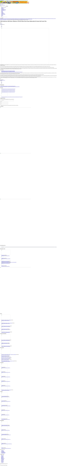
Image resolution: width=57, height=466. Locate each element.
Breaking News (2, 354)
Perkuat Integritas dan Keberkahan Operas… (5, 410)
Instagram (3, 459)
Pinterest (3, 456)
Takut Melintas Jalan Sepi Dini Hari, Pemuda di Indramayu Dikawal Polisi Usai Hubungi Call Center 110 (10, 18)
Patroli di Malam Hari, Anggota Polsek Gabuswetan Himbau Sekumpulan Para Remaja (9, 86)
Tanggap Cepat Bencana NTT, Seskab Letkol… (5, 326)
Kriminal (8, 359)
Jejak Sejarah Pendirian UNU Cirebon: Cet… (5, 419)
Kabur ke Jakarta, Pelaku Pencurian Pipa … (5, 320)
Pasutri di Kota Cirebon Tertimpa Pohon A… (5, 266)
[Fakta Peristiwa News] (3, 7)
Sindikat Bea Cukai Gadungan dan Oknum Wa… (6, 358)
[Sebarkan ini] (1, 25)
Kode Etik (2, 450)
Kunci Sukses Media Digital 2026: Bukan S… (5, 361)
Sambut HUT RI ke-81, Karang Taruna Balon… (6, 258)
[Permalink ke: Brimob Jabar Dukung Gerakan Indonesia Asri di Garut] (5, 339)
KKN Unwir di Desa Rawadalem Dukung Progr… (6, 448)
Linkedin (3, 461)
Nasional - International (11, 354)
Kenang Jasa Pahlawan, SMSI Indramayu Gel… (6, 401)
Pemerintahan (14, 354)
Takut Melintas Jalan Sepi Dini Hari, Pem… (5, 255)
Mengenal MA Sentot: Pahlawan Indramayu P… (6, 329)
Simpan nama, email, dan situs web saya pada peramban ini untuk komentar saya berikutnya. (9, 105)
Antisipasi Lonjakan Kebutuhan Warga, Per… (5, 323)
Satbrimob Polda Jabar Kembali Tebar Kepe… (5, 263)
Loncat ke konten (2, 0)
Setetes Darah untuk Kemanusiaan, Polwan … (5, 261)
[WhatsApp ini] (1, 27)
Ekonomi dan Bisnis (6, 354)
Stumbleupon (3, 458)
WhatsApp (3, 457)
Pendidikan (2, 429)
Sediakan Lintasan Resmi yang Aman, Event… (5, 372)
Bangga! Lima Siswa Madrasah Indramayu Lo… (6, 439)
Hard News (6, 359)
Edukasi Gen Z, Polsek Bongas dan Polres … (5, 430)
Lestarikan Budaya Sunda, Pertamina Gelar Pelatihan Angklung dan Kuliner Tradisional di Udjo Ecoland (30, 18)
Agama (2, 405)
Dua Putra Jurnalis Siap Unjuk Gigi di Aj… (5, 390)
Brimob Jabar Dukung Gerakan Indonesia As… (5, 340)
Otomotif (2, 367)
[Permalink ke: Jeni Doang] (0, 23)
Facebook (3, 455)
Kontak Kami (2, 451)
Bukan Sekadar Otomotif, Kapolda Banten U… (5, 381)
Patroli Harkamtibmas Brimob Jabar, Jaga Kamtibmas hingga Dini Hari (8, 71)
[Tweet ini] (1, 82)
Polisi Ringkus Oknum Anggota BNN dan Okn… (6, 356)
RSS (2, 462)
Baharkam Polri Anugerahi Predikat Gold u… (5, 332)
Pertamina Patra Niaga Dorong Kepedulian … (5, 343)
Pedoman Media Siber (3, 452)
